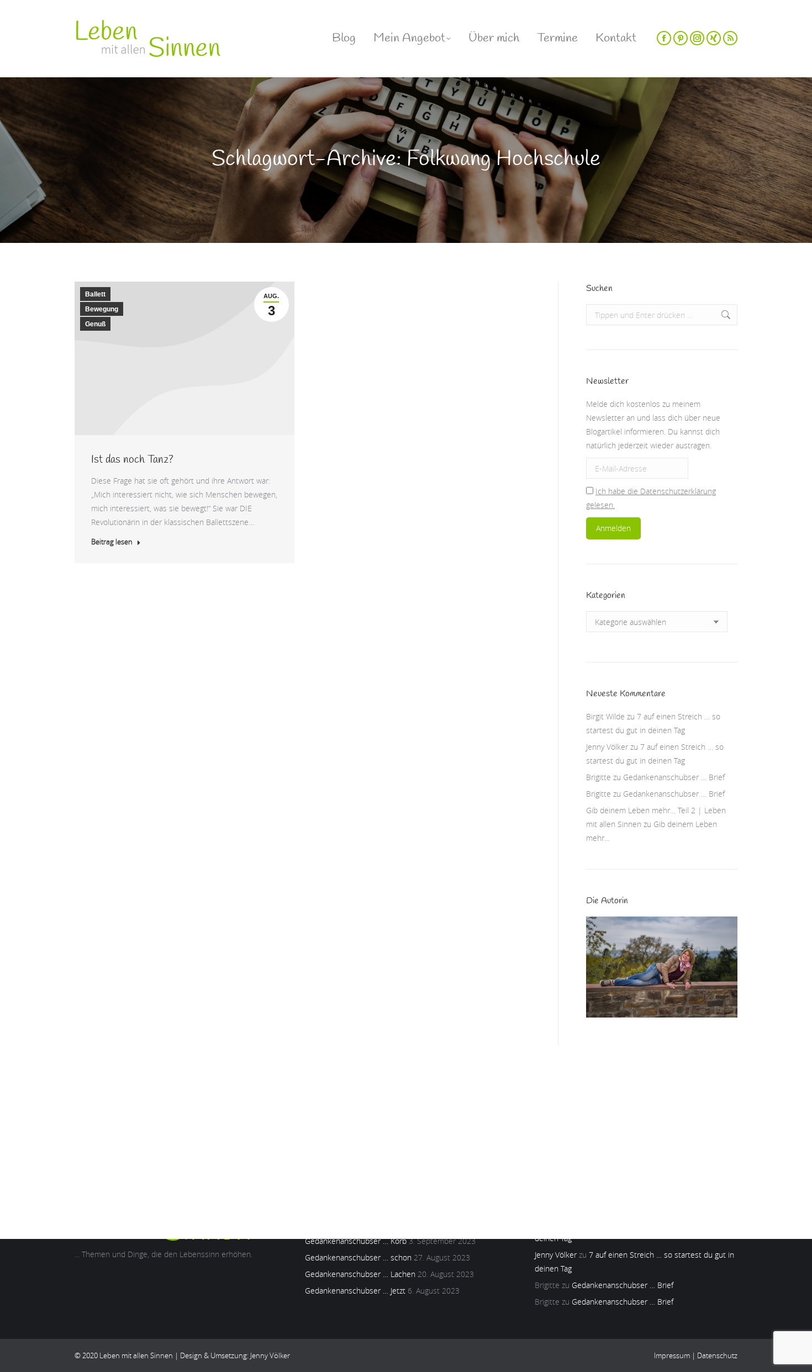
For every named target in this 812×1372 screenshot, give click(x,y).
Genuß (95, 324)
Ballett (95, 294)
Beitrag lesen (112, 542)
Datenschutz (717, 1355)
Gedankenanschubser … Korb (356, 1241)
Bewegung (101, 309)
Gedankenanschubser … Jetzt (355, 1290)
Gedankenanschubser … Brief (674, 777)
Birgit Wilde (605, 716)
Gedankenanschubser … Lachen (360, 1274)
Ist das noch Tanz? (132, 459)
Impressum (672, 1355)
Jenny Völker (607, 746)
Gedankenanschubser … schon (358, 1257)
